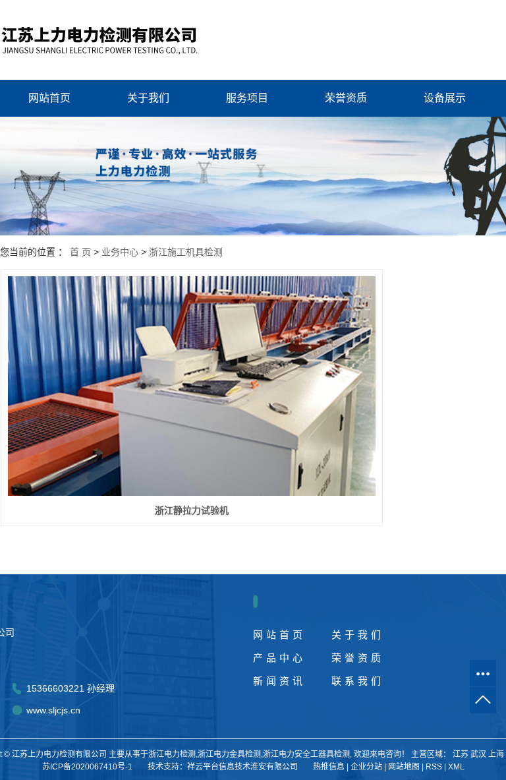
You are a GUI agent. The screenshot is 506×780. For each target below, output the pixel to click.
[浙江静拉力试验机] (192, 386)
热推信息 (329, 766)
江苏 (460, 754)
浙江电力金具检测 (229, 754)
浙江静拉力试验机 (192, 510)
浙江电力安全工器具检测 (306, 754)
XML (456, 766)
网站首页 (49, 98)
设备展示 (445, 98)
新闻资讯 (279, 680)
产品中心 (279, 657)
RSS (434, 766)
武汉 (478, 754)
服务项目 (247, 98)
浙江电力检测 (172, 754)
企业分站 (366, 766)
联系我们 (357, 680)
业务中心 (119, 252)
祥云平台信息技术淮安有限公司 (242, 766)
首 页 (80, 252)
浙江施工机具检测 (186, 252)
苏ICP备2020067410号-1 (87, 766)
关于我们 (148, 98)
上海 (496, 754)
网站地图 (404, 766)
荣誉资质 (346, 98)
